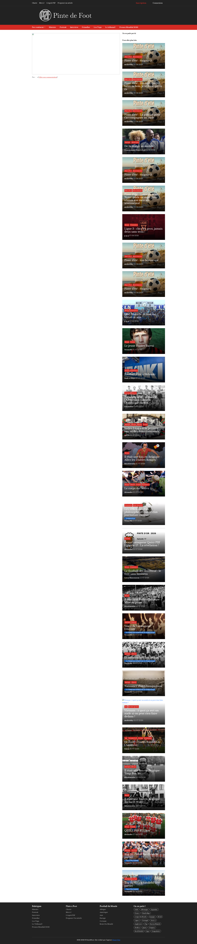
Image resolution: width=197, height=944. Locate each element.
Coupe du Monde (141, 917)
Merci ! (42, 3)
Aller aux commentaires (48, 77)
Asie (101, 915)
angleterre (138, 924)
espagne (152, 917)
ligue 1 (137, 920)
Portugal (145, 920)
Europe (103, 918)
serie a (153, 920)
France (137, 913)
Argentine (154, 909)
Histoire (52, 27)
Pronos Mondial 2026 (128, 27)
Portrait (63, 27)
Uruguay (152, 927)
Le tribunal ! (110, 27)
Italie (136, 909)
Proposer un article (65, 3)
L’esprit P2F (51, 3)
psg (146, 924)
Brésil (160, 917)
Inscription (141, 3)
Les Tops (98, 27)
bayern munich (155, 924)
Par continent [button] (38, 27)
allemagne (144, 909)
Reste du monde (106, 924)
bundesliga (146, 913)
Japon (144, 927)
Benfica (137, 927)
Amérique (104, 912)
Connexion (157, 3)
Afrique (103, 909)
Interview (74, 27)
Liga (147, 931)
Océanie (103, 921)
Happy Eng (116, 940)
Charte (34, 3)
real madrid (139, 931)
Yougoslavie (156, 931)
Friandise (86, 27)
